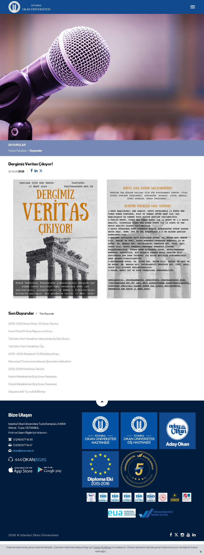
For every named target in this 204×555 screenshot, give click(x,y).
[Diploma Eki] (100, 469)
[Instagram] (182, 535)
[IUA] (186, 497)
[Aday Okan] (177, 430)
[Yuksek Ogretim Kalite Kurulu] (139, 469)
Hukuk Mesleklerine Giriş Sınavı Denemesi (32, 376)
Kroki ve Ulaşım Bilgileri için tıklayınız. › (28, 432)
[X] (176, 534)
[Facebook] (171, 535)
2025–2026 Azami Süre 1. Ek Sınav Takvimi (33, 323)
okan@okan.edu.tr (23, 450)
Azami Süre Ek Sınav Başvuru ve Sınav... (31, 331)
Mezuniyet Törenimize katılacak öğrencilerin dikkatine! (39, 361)
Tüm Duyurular (46, 313)
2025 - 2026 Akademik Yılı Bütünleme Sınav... (34, 353)
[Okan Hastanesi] (100, 430)
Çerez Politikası (102, 547)
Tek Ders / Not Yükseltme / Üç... (26, 346)
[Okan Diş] (139, 430)
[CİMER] (174, 497)
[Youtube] (188, 535)
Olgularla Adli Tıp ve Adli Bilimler (27, 391)
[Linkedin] (194, 535)
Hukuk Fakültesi (17, 150)
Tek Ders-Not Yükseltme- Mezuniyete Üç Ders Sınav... (39, 338)
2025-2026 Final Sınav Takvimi (26, 369)
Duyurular (36, 150)
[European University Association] (122, 513)
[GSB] (162, 497)
